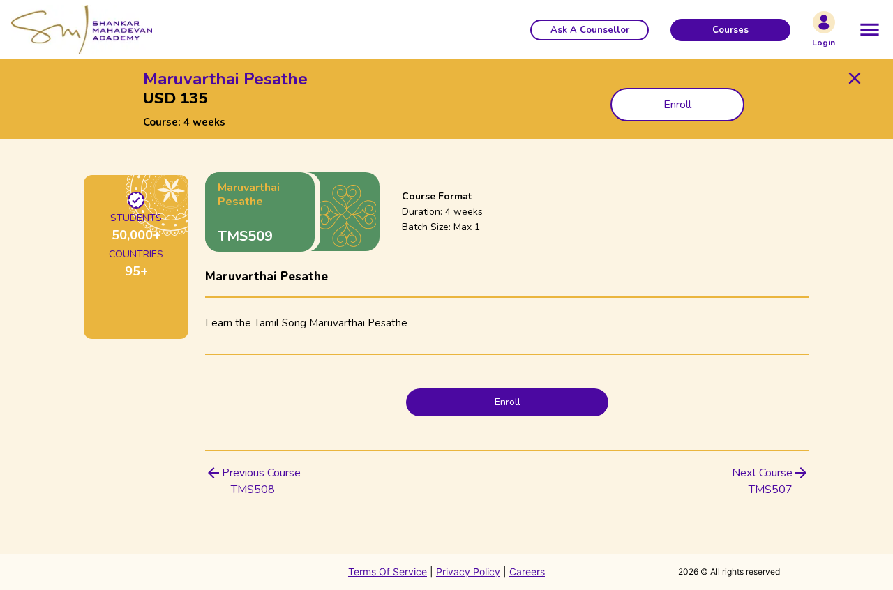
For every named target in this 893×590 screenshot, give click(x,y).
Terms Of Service (387, 571)
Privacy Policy (468, 571)
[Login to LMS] (824, 22)
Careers (527, 571)
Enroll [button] (677, 104)
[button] (589, 30)
